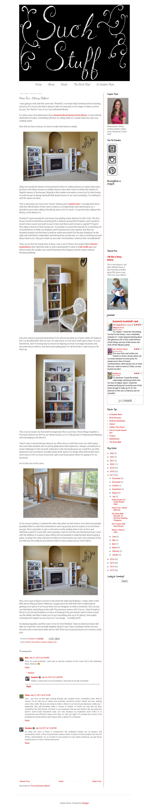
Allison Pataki (118, 329)
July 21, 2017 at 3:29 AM (39, 658)
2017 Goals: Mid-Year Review (119, 525)
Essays (112, 436)
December (116, 478)
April (114, 544)
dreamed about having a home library (70, 115)
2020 (112, 464)
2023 (112, 453)
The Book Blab (82, 85)
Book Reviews (115, 418)
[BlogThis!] (52, 639)
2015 (112, 563)
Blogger (85, 803)
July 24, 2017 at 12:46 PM (45, 728)
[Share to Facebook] (56, 639)
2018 (112, 471)
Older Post (96, 781)
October (115, 485)
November (116, 482)
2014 (112, 567)
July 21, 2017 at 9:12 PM (40, 695)
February (116, 551)
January (115, 555)
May (114, 540)
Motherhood (114, 439)
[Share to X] (54, 639)
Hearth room (74, 204)
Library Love (51, 642)
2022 (112, 457)
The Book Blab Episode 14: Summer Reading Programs (119, 517)
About (51, 85)
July (114, 496)
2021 (112, 461)
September (117, 489)
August (115, 493)
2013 (112, 570)
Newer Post (25, 781)
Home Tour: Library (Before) (119, 509)
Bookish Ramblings (117, 421)
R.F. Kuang (117, 375)
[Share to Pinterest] (59, 639)
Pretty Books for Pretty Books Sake (118, 502)
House (44, 642)
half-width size (86, 247)
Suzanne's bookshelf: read (125, 321)
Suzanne (34, 677)
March (115, 547)
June (114, 536)
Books (64, 85)
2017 (112, 475)
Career (112, 424)
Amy (27, 658)
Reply (27, 667)
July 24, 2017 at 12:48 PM (52, 677)
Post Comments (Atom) (40, 786)
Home (38, 85)
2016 (112, 559)
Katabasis (117, 373)
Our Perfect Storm (120, 349)
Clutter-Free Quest (117, 427)
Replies (31, 673)
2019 (112, 468)
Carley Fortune (118, 351)
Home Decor (36, 642)
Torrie (27, 695)
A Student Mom (105, 85)
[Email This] (50, 639)
